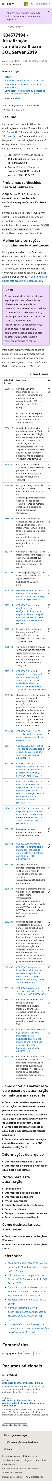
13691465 (8, 763)
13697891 (8, 551)
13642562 (8, 864)
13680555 (8, 388)
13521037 (8, 967)
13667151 (8, 745)
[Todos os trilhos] (4, 26)
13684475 (8, 829)
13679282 (8, 590)
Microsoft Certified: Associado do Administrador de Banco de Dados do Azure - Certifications (24, 1403)
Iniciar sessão (43, 3)
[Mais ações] (47, 26)
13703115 (8, 629)
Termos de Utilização (12, 1472)
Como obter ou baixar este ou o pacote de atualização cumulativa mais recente (25, 92)
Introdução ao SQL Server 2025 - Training (22, 1383)
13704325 (8, 808)
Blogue (27, 1460)
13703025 (8, 671)
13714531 (8, 464)
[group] (26, 729)
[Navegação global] (3, 4)
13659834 (8, 518)
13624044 (8, 843)
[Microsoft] (26, 4)
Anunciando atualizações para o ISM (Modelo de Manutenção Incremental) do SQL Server (28, 1267)
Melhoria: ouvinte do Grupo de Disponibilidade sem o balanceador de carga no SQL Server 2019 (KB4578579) (30, 595)
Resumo (8, 76)
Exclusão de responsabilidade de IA (19, 1456)
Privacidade (8, 1464)
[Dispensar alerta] (48, 11)
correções (10, 136)
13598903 (8, 485)
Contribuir (41, 1460)
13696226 (8, 428)
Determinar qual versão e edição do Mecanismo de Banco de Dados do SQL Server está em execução (27, 1291)
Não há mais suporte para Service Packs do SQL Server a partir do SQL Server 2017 (27, 1279)
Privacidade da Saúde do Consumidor (20, 1468)
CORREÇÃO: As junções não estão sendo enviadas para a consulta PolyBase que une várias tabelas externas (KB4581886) (30, 751)
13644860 (8, 731)
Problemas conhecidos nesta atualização (24, 80)
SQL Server (15, 26)
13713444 (8, 1056)
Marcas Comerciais (11, 1476)
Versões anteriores (11, 1460)
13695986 (8, 695)
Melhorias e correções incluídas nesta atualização (23, 85)
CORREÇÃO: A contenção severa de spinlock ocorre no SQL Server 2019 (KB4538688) (30, 991)
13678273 (8, 888)
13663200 (8, 921)
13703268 (8, 1029)
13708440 (8, 647)
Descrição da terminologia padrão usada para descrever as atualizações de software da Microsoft (28, 1328)
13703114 (8, 605)
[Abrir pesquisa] (32, 4)
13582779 (8, 999)
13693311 (8, 781)
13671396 (8, 572)
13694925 (8, 988)
